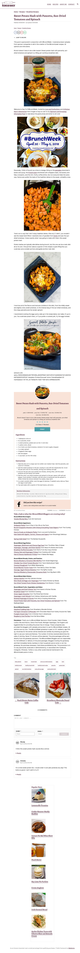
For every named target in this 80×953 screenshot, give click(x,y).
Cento (55, 236)
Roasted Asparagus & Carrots (24, 598)
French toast (32, 172)
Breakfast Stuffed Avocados (23, 550)
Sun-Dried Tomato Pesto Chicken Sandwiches (29, 583)
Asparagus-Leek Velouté (22, 596)
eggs (57, 661)
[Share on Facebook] (15, 32)
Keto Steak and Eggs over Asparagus (26, 581)
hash (63, 661)
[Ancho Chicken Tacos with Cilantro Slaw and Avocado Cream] (42, 922)
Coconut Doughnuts (21, 565)
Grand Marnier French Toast (23, 567)
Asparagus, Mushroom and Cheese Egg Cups (29, 545)
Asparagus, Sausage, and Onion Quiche (27, 547)
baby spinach (18, 661)
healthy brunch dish (29, 665)
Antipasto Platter (19, 525)
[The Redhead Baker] (12, 4)
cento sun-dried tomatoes (46, 661)
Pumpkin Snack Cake (21, 614)
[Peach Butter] (42, 850)
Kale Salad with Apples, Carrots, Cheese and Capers (31, 534)
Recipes (22, 12)
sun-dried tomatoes (26, 669)
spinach (17, 669)
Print (42, 429)
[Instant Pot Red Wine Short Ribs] (42, 826)
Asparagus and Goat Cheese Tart (25, 589)
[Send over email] (24, 32)
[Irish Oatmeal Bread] (42, 900)
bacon (26, 661)
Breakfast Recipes (32, 12)
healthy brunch (18, 665)
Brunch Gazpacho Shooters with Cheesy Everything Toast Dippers (36, 527)
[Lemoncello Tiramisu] (42, 796)
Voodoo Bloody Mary (21, 519)
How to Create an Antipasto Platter (25, 532)
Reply (19, 753)
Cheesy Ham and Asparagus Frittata (26, 552)
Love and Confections (52, 109)
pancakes (58, 170)
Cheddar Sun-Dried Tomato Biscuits (26, 563)
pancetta (53, 665)
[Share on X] (18, 32)
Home (16, 12)
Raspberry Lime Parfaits (22, 616)
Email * (40, 731)
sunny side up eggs (39, 669)
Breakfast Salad (19, 591)
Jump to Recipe (21, 37)
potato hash (62, 665)
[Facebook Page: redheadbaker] (20, 504)
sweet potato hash (51, 669)
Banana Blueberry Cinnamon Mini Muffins (28, 561)
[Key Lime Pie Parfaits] (42, 872)
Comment (17, 715)
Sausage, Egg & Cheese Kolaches (25, 570)
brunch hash (34, 661)
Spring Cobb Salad (20, 539)
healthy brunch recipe (43, 665)
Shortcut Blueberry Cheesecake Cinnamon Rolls (30, 572)
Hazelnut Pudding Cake (22, 609)
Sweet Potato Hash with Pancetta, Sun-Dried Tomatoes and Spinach (37, 601)
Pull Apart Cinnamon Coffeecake (25, 611)
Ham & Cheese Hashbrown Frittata (25, 554)
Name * (18, 731)
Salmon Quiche (19, 578)
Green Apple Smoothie (21, 594)
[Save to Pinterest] (21, 32)
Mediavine (72, 948)
